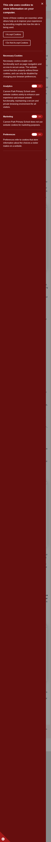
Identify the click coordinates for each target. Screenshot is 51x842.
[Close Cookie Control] (42, 3)
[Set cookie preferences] (5, 837)
